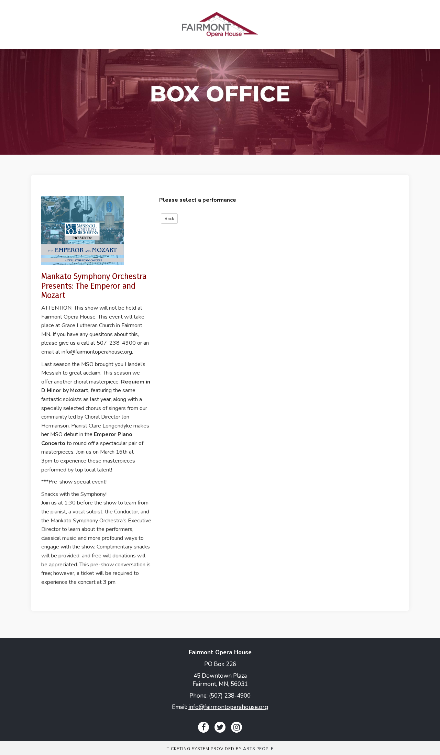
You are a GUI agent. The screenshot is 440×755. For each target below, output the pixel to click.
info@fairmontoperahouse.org (228, 707)
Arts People (258, 749)
